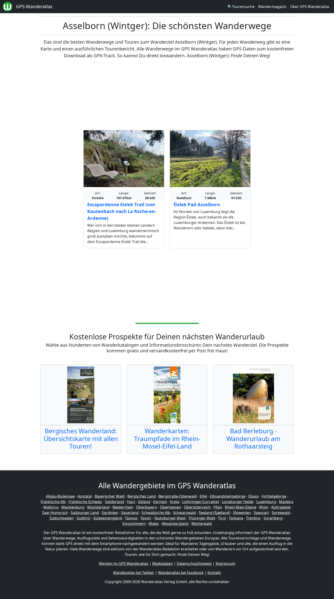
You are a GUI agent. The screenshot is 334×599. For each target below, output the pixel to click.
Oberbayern (146, 507)
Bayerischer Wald (110, 496)
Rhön (263, 507)
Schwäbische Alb (156, 512)
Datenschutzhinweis (194, 563)
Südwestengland (107, 518)
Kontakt (214, 572)
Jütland (144, 501)
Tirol (222, 518)
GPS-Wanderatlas (34, 6)
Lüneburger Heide (237, 501)
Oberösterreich (197, 507)
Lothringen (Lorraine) (200, 501)
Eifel (203, 496)
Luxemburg (266, 501)
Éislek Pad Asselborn (197, 204)
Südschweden (62, 518)
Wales (154, 523)
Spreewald (281, 512)
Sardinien (110, 512)
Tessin (145, 518)
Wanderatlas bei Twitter (133, 572)
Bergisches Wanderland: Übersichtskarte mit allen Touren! (81, 438)
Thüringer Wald (201, 518)
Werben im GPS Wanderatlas (123, 563)
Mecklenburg (72, 507)
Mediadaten (162, 563)
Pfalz (218, 507)
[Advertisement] (167, 94)
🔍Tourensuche (240, 6)
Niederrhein (122, 507)
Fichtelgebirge (274, 496)
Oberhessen (170, 507)
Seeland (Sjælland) (214, 512)
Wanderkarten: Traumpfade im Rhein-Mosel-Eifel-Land (167, 438)
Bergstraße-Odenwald (178, 496)
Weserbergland (175, 523)
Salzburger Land (85, 512)
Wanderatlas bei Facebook (181, 572)
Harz (131, 501)
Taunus (131, 518)
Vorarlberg (273, 518)
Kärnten (160, 501)
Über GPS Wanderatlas (309, 6)
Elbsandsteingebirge (227, 496)
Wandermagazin (272, 6)
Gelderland (114, 501)
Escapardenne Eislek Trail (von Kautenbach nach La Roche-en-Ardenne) (121, 211)
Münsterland (98, 507)
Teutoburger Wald (169, 518)
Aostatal (85, 496)
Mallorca (50, 507)
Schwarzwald (184, 512)
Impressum (225, 563)
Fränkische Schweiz (85, 501)
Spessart (261, 512)
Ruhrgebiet (281, 507)
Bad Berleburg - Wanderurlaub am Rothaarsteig (253, 438)
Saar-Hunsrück (55, 512)
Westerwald (201, 523)
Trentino (253, 518)
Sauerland (130, 512)
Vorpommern (134, 523)
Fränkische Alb (53, 501)
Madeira (286, 501)
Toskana (236, 518)
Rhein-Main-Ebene (240, 507)
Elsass (253, 496)
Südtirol (83, 518)
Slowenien (242, 512)
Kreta (174, 501)
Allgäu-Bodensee (60, 496)
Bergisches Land (141, 496)
